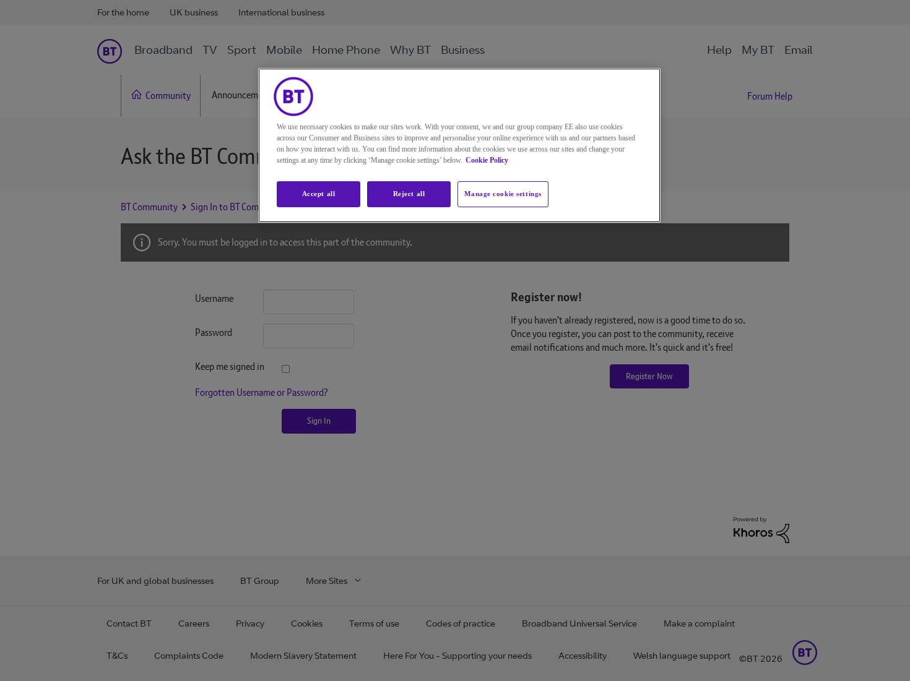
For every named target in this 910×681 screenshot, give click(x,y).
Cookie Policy (487, 160)
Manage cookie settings (503, 193)
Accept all (319, 193)
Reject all (409, 193)
